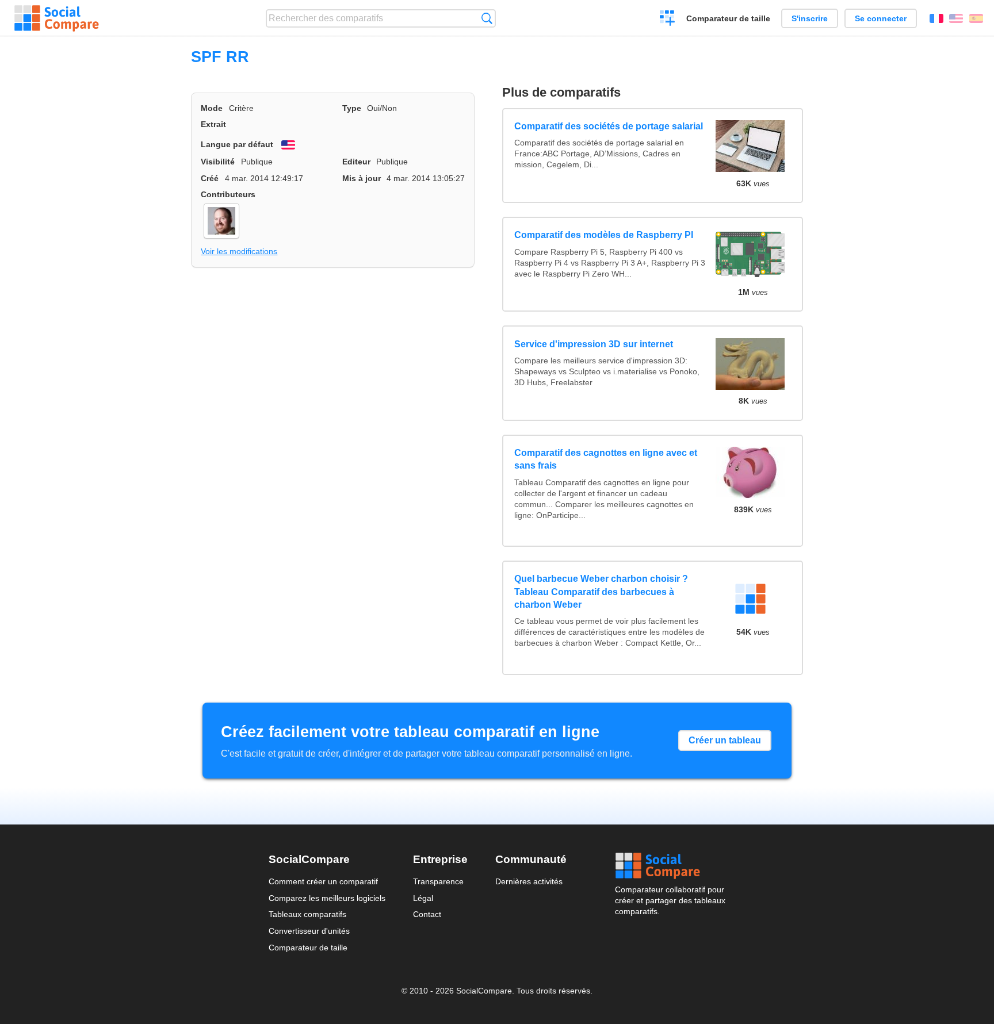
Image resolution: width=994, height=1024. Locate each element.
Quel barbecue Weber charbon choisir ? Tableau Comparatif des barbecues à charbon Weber (601, 591)
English (956, 18)
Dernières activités (529, 881)
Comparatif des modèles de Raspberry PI (603, 235)
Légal (423, 898)
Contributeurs (228, 194)
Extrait (213, 124)
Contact (427, 914)
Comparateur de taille (728, 18)
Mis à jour (361, 178)
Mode (212, 108)
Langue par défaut (237, 144)
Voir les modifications (239, 251)
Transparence (438, 881)
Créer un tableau (725, 740)
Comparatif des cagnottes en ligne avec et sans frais (605, 459)
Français (936, 18)
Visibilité (218, 161)
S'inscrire (810, 18)
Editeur (356, 161)
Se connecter (881, 18)
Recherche (486, 18)
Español (976, 18)
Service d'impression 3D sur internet (593, 344)
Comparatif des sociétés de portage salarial (608, 126)
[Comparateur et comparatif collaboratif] (56, 18)
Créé (210, 178)
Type (351, 108)
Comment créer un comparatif (323, 881)
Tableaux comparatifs (307, 914)
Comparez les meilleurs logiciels (327, 898)
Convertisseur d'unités (309, 930)
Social (670, 866)
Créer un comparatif (667, 19)
